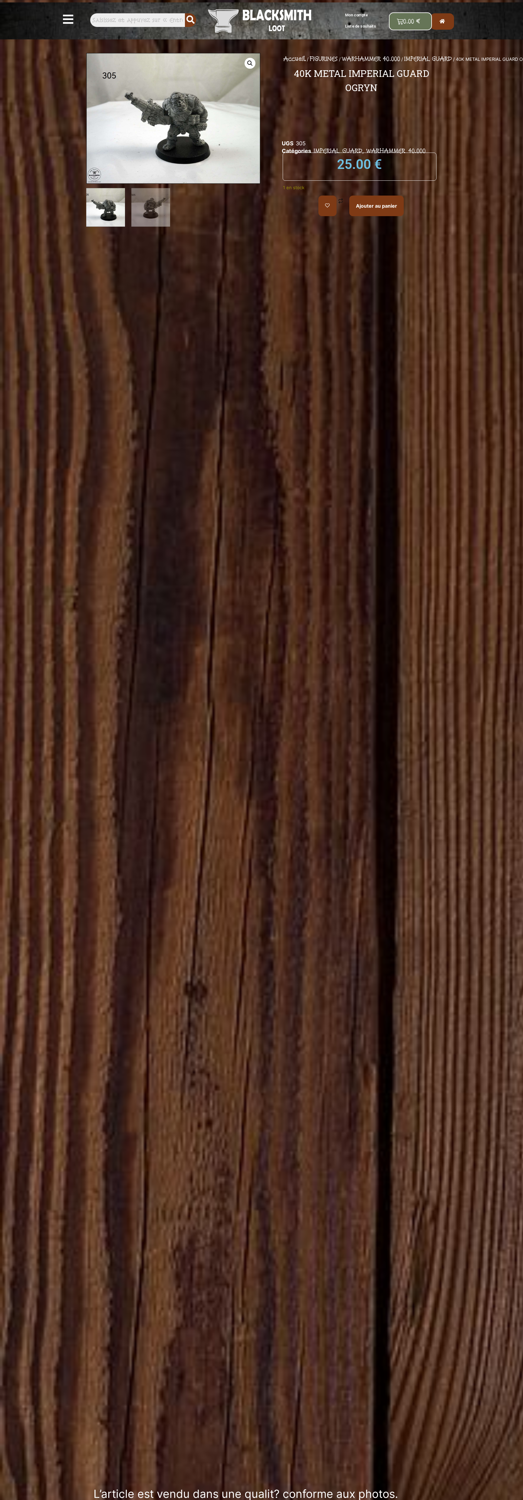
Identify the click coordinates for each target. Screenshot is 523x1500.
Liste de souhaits (360, 26)
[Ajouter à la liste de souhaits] (327, 206)
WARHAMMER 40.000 (371, 58)
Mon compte (356, 14)
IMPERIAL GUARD (428, 58)
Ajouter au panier (376, 206)
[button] (68, 19)
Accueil (294, 58)
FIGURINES (324, 58)
